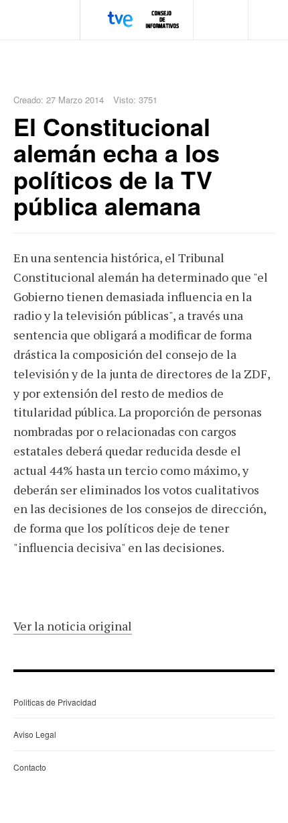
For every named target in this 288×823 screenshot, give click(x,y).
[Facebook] (224, 6)
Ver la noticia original (72, 626)
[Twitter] (234, 6)
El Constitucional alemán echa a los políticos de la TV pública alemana (116, 166)
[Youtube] (244, 6)
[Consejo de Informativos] (144, 19)
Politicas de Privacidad (54, 702)
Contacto (29, 767)
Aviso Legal (34, 734)
